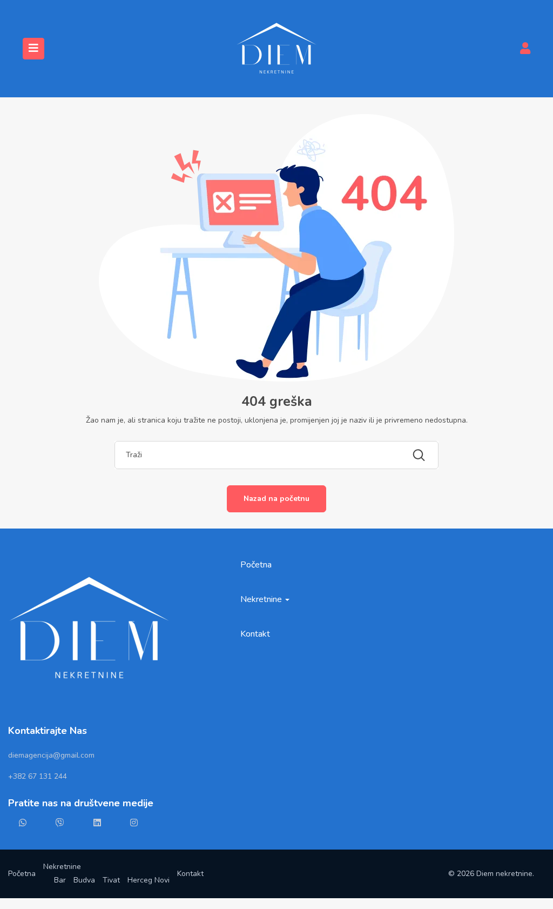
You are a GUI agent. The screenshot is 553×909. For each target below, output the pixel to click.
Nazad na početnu (276, 498)
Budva (84, 880)
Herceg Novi (148, 880)
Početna (256, 565)
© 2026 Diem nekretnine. (491, 873)
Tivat (111, 880)
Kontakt (255, 634)
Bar (60, 880)
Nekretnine (262, 599)
